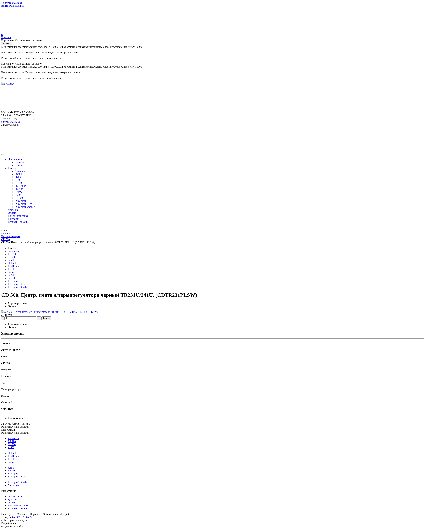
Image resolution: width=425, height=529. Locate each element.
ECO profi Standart (25, 206)
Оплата (12, 212)
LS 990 (18, 174)
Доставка (13, 209)
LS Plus (19, 188)
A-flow (18, 191)
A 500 (18, 179)
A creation (20, 171)
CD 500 (19, 182)
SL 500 (18, 177)
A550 (18, 194)
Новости (19, 162)
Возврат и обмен (17, 221)
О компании (15, 159)
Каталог (12, 168)
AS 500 (19, 197)
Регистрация (16, 5)
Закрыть (7, 43)
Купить (46, 318)
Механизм (14, 485)
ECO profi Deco (23, 203)
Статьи (19, 165)
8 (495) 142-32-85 (11, 121)
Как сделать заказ (18, 215)
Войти (5, 5)
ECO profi (20, 200)
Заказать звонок (10, 124)
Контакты (13, 218)
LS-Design (20, 185)
